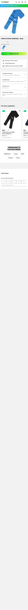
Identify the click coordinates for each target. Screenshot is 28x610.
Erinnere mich (13, 53)
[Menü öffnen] (25, 2)
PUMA (22, 153)
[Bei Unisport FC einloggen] (19, 2)
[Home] (5, 2)
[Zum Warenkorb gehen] (22, 2)
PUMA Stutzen (7, 153)
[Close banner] (26, 6)
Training (15, 153)
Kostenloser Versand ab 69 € (11, 60)
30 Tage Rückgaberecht (10, 63)
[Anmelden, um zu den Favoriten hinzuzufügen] (20, 111)
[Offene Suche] (16, 2)
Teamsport (10, 157)
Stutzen (18, 157)
